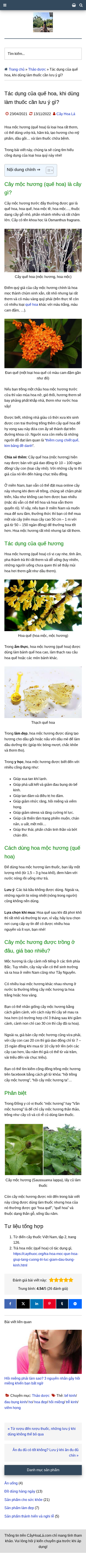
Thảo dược (37, 69)
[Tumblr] (62, 1304)
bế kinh (70, 1395)
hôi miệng (56, 1402)
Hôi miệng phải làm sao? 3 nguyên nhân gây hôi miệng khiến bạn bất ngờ (42, 1381)
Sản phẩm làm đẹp (19, 1508)
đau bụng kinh (15, 1402)
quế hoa (31, 304)
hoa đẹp (40, 1402)
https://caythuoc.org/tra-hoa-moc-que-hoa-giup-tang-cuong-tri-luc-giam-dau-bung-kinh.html (45, 1259)
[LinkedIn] (36, 1304)
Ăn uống (11, 1483)
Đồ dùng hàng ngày (19, 1491)
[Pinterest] (49, 1304)
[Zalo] (75, 1304)
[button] (51, 1280)
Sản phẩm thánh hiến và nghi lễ (29, 1516)
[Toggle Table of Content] (47, 170)
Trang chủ (16, 69)
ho (30, 1402)
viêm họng (12, 1408)
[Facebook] (10, 1304)
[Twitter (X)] (23, 1304)
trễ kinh (71, 1402)
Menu (43, 5)
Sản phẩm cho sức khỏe (23, 1500)
